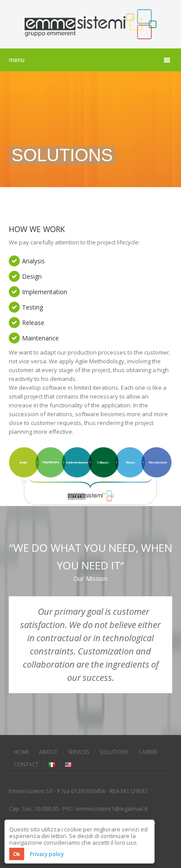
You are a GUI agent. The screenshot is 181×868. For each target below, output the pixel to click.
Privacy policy (47, 854)
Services (78, 752)
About (48, 752)
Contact (26, 764)
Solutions (113, 752)
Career (147, 752)
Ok (16, 854)
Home (21, 752)
